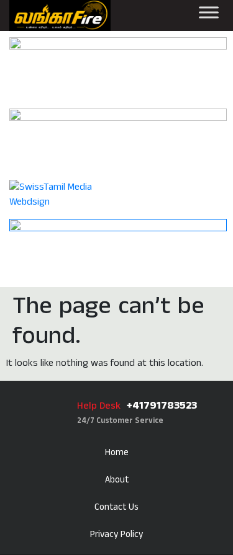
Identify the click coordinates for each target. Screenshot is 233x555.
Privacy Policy (116, 534)
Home (117, 452)
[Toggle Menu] (209, 12)
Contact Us (116, 506)
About (117, 479)
